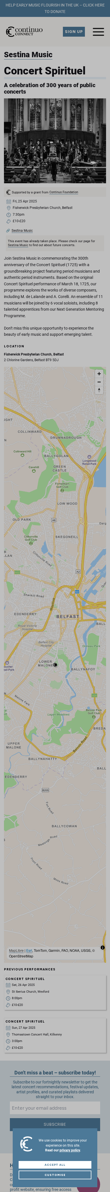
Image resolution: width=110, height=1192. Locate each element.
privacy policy (70, 1150)
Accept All (55, 1165)
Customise (55, 1175)
